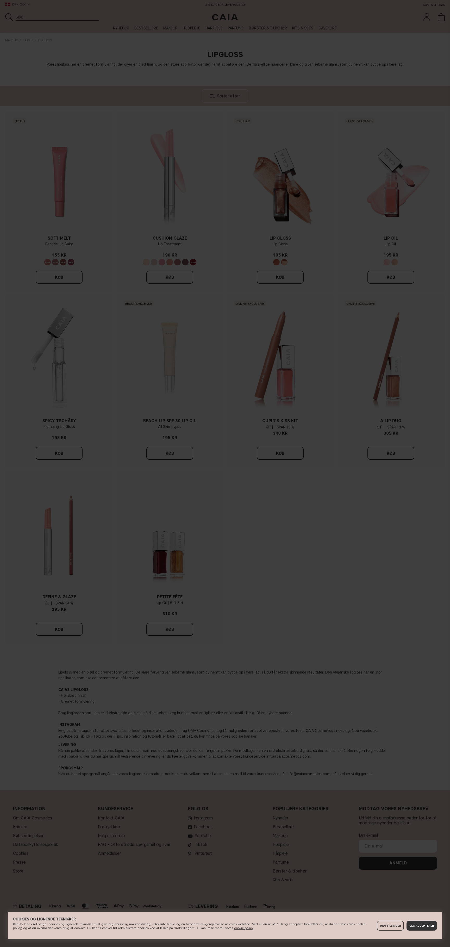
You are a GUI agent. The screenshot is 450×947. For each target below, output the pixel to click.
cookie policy (243, 928)
